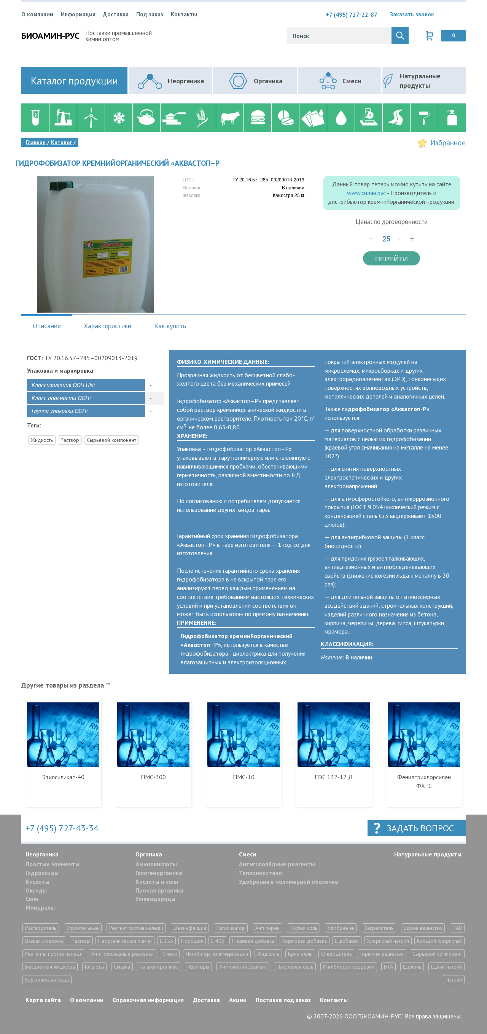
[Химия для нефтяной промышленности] (63, 117)
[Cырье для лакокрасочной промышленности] (424, 117)
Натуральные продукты (428, 854)
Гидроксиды (42, 873)
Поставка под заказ (283, 1000)
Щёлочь (412, 966)
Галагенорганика (159, 966)
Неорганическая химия (125, 940)
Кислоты (37, 881)
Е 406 (217, 940)
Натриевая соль (295, 966)
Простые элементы (52, 864)
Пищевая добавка (253, 940)
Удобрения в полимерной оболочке (288, 881)
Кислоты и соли (156, 881)
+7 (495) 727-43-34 (62, 828)
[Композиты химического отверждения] (313, 117)
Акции (238, 1000)
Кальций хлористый (439, 940)
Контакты (184, 14)
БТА (388, 966)
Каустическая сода (47, 979)
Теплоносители (260, 873)
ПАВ (457, 927)
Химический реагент (243, 966)
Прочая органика (159, 890)
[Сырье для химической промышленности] (35, 117)
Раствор (69, 440)
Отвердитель (336, 953)
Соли (31, 898)
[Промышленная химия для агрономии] (202, 117)
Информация (78, 14)
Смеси (247, 854)
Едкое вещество (423, 927)
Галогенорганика (158, 873)
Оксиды (36, 890)
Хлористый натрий (388, 940)
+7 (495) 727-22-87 (351, 14)
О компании (37, 14)
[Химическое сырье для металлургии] (368, 117)
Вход (460, 14)
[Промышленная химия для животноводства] (230, 117)
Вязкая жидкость (44, 940)
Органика (148, 854)
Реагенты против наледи (54, 953)
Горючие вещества (382, 953)
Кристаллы (300, 953)
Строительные (83, 927)
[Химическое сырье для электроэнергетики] (91, 117)
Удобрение (341, 927)
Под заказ (149, 14)
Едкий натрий (446, 966)
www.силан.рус (366, 193)
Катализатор (230, 927)
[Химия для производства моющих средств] (452, 117)
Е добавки (347, 940)
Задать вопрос (420, 828)
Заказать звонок (412, 14)
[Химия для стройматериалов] (174, 117)
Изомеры (198, 966)
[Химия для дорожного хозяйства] (396, 117)
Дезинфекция (189, 927)
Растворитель (40, 927)
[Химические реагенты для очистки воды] (341, 117)
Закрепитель (378, 927)
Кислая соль (303, 927)
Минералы (40, 907)
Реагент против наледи (136, 927)
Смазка (122, 966)
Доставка (116, 14)
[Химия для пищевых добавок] (257, 117)
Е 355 (166, 940)
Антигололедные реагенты (122, 953)
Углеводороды (155, 898)
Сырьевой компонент (111, 440)
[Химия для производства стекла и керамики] (146, 117)
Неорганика (42, 854)
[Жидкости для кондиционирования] (118, 117)
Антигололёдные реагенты (277, 864)
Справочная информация (148, 1000)
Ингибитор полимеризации (217, 953)
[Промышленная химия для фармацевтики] (285, 117)
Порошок (192, 940)
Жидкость (42, 440)
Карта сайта (43, 1000)
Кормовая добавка (304, 940)
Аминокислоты (156, 864)
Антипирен (267, 927)
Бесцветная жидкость (50, 966)
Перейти (391, 258)
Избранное (448, 142)
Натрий (454, 979)
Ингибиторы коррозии (348, 966)
